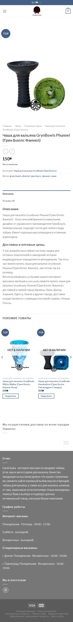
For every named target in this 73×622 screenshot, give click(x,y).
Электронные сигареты (17, 613)
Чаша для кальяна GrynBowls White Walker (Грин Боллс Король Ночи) (18, 384)
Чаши (18, 126)
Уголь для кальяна (46, 611)
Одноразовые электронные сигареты (29, 616)
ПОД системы (39, 613)
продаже (49, 467)
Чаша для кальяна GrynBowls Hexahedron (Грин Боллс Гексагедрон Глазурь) (54, 384)
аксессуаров (24, 472)
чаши (53, 176)
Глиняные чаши (33, 126)
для (35, 472)
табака (60, 467)
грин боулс (36, 176)
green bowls (15, 176)
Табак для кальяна (25, 611)
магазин (35, 467)
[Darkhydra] (36, 11)
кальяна (43, 472)
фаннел (46, 176)
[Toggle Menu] (66, 443)
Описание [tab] (8, 193)
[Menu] (5, 11)
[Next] (70, 364)
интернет (23, 467)
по (42, 467)
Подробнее (10, 396)
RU (33, 2)
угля (5, 472)
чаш (11, 472)
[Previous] (2, 364)
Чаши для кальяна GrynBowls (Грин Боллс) (35, 170)
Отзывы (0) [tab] (9, 200)
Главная (7, 126)
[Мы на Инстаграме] (5, 590)
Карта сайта (57, 616)
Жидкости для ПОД (58, 613)
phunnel (26, 176)
